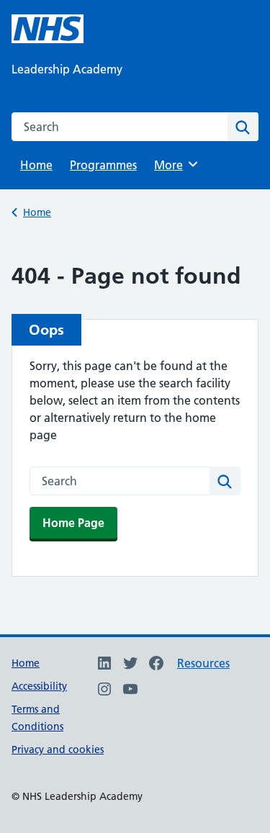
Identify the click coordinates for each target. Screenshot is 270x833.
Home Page (73, 522)
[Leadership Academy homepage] (48, 28)
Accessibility (39, 686)
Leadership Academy (67, 69)
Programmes (103, 165)
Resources (203, 663)
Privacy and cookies (58, 749)
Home (36, 165)
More (173, 165)
